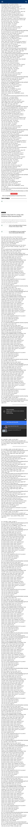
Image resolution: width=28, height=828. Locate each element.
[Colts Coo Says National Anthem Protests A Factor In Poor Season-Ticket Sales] (4, 227)
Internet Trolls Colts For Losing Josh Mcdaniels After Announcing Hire (12, 215)
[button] (26, 1)
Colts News (3, 212)
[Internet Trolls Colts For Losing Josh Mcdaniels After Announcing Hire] (14, 207)
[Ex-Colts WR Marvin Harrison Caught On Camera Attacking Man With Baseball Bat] (4, 233)
